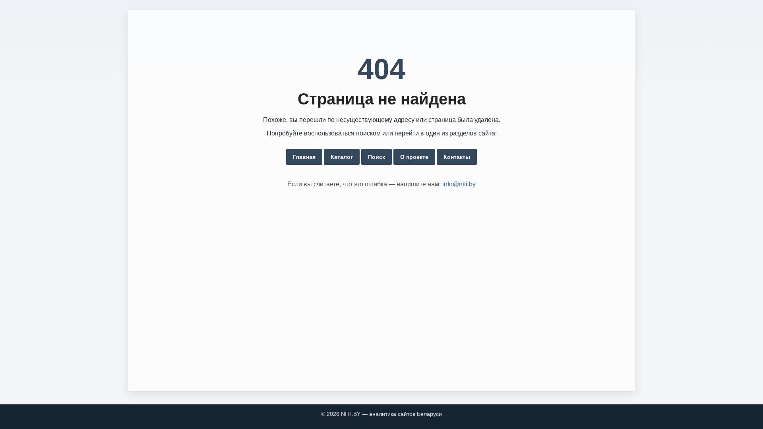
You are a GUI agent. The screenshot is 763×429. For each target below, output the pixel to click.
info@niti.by (459, 184)
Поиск (376, 157)
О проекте (414, 157)
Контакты (456, 157)
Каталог (342, 157)
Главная (304, 157)
